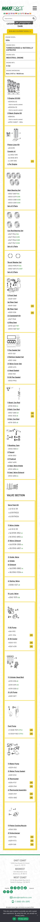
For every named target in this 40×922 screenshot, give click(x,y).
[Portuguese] (26, 13)
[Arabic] (5, 13)
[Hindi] (19, 13)
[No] (37, 915)
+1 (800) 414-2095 (22, 901)
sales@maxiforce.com (22, 897)
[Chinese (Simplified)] (7, 13)
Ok (14, 919)
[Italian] (21, 13)
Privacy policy (19, 915)
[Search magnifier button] (33, 18)
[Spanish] (30, 13)
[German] (16, 13)
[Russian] (28, 13)
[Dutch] (9, 13)
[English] (12, 13)
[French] (14, 13)
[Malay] (23, 13)
